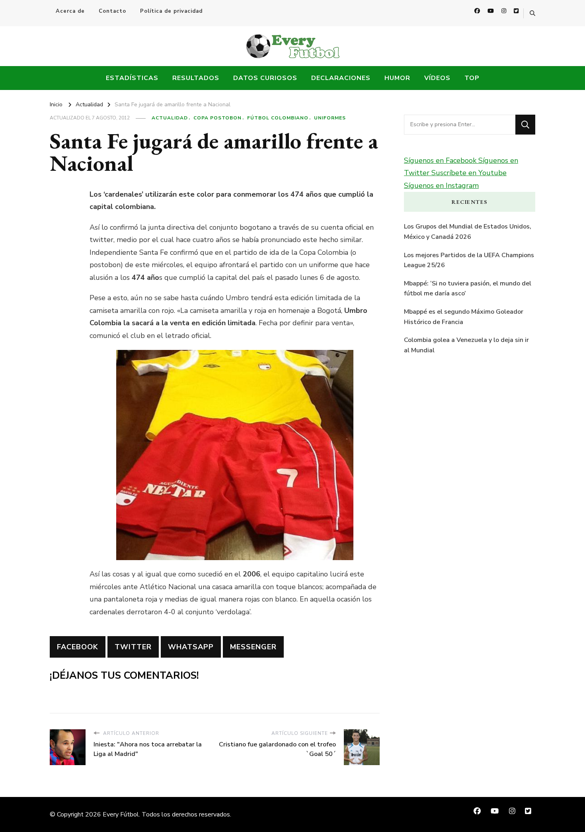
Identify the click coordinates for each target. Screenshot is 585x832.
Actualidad (170, 118)
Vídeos (437, 78)
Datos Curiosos (265, 78)
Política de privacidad (171, 11)
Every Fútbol (121, 814)
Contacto (112, 11)
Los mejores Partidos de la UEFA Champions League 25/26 (469, 260)
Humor (397, 78)
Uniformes (330, 118)
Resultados (195, 78)
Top (472, 78)
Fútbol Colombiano (277, 118)
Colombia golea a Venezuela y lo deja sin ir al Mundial (466, 345)
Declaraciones (340, 78)
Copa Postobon (217, 118)
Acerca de (70, 11)
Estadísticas (132, 78)
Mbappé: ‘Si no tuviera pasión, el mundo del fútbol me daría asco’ (467, 288)
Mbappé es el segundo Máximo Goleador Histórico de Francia (463, 316)
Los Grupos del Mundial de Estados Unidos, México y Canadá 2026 (467, 231)
